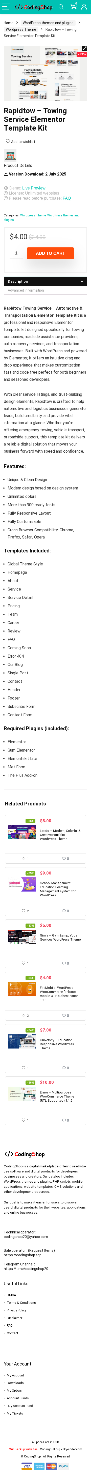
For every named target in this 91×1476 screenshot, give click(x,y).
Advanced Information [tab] (26, 290)
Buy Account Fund (20, 1406)
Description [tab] (18, 281)
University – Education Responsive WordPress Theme (57, 1044)
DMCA (11, 1295)
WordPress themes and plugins (48, 23)
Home (8, 23)
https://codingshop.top (22, 1255)
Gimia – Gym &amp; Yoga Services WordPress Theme (60, 937)
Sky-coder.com (72, 1449)
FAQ (67, 198)
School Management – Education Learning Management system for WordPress (58, 889)
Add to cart (50, 253)
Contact (12, 1333)
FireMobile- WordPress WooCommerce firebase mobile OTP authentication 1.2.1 (59, 994)
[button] (84, 48)
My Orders (14, 1390)
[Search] (61, 7)
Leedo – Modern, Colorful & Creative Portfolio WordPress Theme (60, 835)
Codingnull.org (50, 1449)
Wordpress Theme (21, 29)
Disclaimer (14, 1318)
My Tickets (15, 1413)
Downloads (15, 1383)
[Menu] (6, 7)
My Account (15, 1375)
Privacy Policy (16, 1310)
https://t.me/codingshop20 (26, 1269)
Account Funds (18, 1398)
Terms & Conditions (21, 1303)
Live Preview (34, 188)
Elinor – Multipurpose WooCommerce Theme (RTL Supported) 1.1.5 (57, 1096)
